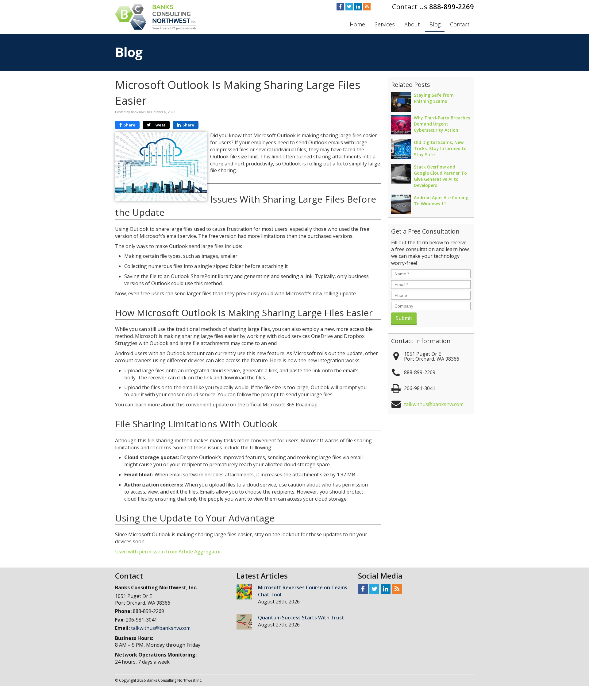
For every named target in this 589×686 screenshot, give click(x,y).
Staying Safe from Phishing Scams (434, 98)
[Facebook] (340, 7)
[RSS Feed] (367, 7)
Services (385, 24)
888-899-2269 (451, 6)
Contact (459, 24)
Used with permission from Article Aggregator (168, 551)
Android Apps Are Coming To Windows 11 (441, 201)
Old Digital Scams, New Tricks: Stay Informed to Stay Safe (440, 148)
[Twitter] (349, 7)
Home (357, 24)
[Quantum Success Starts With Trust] (244, 622)
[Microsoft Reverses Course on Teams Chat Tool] (244, 591)
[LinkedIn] (358, 7)
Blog (435, 24)
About (412, 24)
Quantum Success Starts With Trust (301, 617)
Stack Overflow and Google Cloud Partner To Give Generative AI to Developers (440, 176)
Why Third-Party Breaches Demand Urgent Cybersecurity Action (442, 124)
